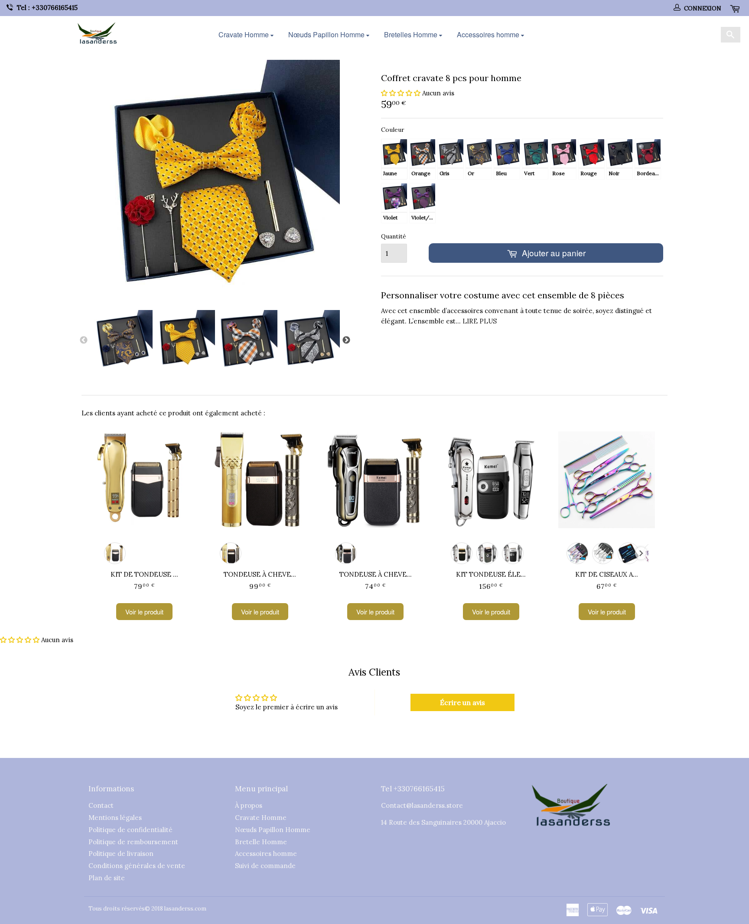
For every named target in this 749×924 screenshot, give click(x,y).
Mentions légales (115, 817)
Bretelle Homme (261, 842)
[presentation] (641, 553)
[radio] (394, 159)
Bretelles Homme (411, 34)
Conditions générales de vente (136, 866)
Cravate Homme (244, 34)
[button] (400, 93)
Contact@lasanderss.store (422, 805)
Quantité (393, 236)
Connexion (702, 8)
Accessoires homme (489, 34)
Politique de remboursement (133, 842)
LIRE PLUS (479, 321)
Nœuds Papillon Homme (327, 34)
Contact (101, 805)
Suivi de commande (265, 866)
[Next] (346, 340)
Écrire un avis (462, 702)
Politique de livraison (120, 853)
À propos (248, 805)
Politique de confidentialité (130, 830)
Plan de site (106, 878)
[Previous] (83, 340)
